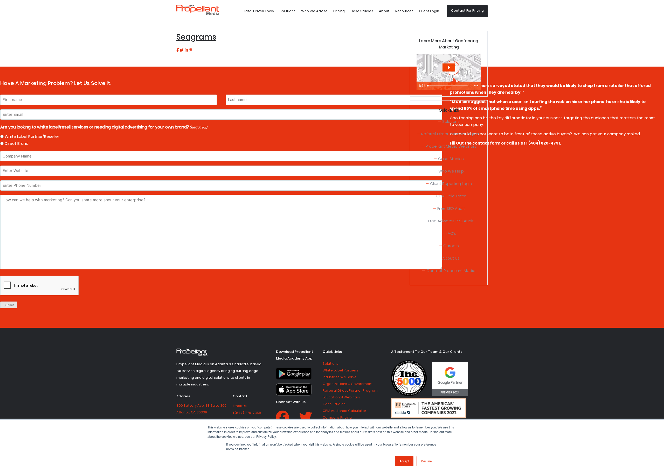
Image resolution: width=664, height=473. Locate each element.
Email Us (240, 405)
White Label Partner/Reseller (32, 136)
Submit (9, 305)
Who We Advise (314, 11)
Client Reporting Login (451, 183)
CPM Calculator (451, 196)
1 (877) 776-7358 (247, 412)
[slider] (448, 86)
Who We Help (451, 171)
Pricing (339, 11)
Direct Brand (17, 143)
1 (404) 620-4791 (543, 143)
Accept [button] (404, 461)
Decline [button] (426, 461)
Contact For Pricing (467, 10)
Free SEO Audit (451, 208)
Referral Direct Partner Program (451, 134)
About (384, 11)
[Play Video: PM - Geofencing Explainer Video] (448, 67)
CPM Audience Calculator (344, 410)
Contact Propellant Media (450, 270)
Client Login (429, 11)
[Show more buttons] (476, 86)
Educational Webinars (341, 397)
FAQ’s (451, 233)
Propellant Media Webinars (451, 146)
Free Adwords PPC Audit (451, 221)
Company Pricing (337, 417)
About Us (451, 258)
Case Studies (361, 11)
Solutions (287, 11)
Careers (451, 245)
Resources (404, 11)
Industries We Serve (340, 377)
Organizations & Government (348, 383)
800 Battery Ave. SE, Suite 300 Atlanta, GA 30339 (201, 409)
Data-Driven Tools (258, 11)
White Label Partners (340, 370)
